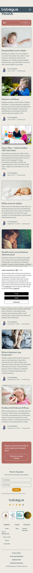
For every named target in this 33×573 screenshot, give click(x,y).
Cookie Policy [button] (8, 286)
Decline (16, 298)
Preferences (16, 302)
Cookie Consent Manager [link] (8, 270)
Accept (16, 293)
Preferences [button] (16, 288)
